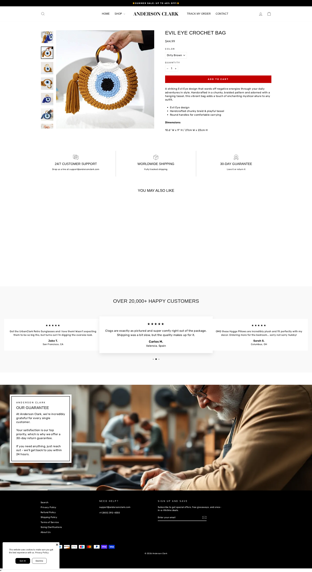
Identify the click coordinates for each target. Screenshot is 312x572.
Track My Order (199, 13)
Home (106, 13)
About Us (46, 532)
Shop (119, 13)
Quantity (172, 62)
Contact (222, 13)
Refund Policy (48, 512)
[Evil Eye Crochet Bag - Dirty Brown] (42, 267)
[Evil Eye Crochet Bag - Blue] (47, 267)
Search (44, 502)
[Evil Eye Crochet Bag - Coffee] (56, 267)
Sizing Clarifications (51, 527)
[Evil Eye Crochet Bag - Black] (51, 267)
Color (170, 49)
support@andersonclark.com (84, 169)
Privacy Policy (48, 507)
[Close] (57, 544)
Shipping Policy (49, 517)
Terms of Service (50, 522)
